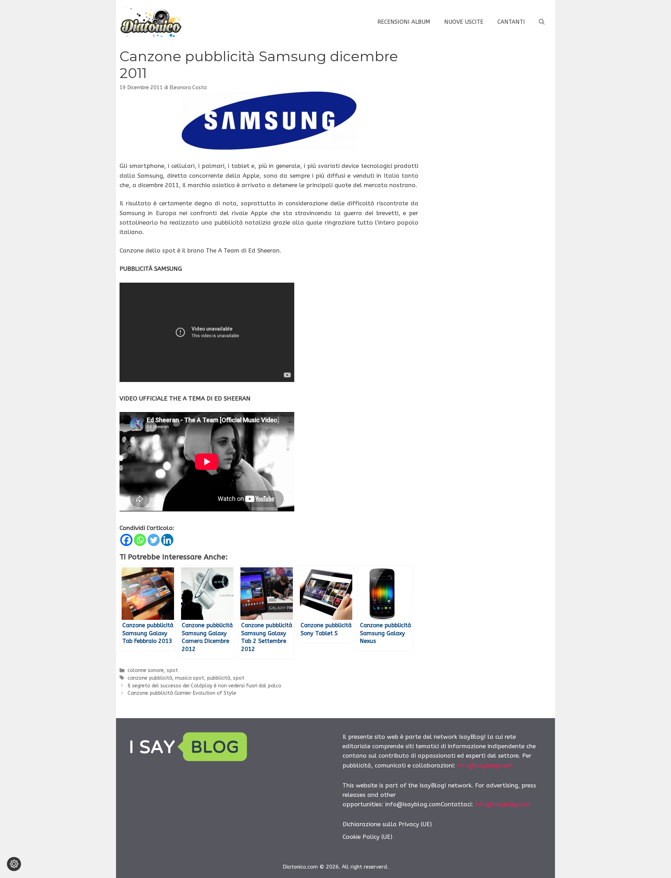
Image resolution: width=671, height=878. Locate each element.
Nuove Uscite (463, 22)
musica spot (189, 678)
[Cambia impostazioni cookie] (14, 864)
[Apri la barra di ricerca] (541, 22)
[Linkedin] (167, 540)
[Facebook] (126, 540)
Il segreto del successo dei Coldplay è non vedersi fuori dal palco (204, 686)
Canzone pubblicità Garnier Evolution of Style (182, 693)
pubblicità (218, 678)
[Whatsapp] (140, 540)
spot (172, 670)
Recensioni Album (403, 22)
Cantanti (511, 22)
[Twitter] (153, 540)
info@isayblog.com (485, 765)
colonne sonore (146, 670)
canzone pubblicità (150, 678)
